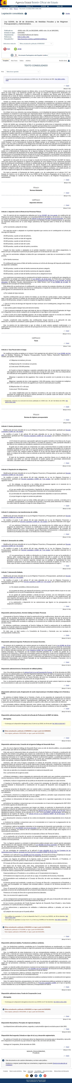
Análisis (28, 60)
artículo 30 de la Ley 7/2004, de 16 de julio (51, 810)
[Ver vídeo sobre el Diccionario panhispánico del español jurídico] (12, 55)
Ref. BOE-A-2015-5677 (58, 723)
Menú (58, 6)
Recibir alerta (63, 60)
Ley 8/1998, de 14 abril (60, 282)
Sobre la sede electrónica (15, 1071)
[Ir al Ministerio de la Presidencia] (3, 2)
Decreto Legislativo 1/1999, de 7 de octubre (38, 436)
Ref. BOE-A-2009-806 (61, 919)
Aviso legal (30, 1071)
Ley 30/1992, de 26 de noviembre (46, 845)
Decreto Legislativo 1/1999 (47, 983)
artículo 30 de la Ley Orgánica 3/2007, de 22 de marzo (47, 814)
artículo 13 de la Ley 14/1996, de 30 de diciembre (47, 218)
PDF (8, 49)
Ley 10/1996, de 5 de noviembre (31, 855)
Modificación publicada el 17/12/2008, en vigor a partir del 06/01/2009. (24, 929)
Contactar (5, 1071)
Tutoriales (30, 1072)
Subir (67, 86)
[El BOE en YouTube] (45, 1076)
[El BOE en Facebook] (36, 1076)
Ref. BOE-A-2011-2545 (60, 1002)
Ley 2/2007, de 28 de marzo (52, 812)
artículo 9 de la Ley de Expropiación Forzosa (38, 672)
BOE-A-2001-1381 (23, 37)
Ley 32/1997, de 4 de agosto (48, 215)
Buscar (16, 8)
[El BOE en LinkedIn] (40, 1076)
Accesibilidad (38, 1071)
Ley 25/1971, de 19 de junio (42, 279)
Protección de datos (47, 1071)
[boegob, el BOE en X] (31, 1076)
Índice (21, 60)
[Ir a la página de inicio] (37, 2)
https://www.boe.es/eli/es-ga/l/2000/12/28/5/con (32, 39)
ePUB (19, 49)
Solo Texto (14, 60)
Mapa (24, 1071)
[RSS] (27, 1076)
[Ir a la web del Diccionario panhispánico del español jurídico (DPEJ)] (16, 55)
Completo (6, 60)
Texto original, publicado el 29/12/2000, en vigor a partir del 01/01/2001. (25, 733)
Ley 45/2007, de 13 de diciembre (26, 828)
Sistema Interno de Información (61, 1071)
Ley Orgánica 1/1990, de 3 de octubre (39, 650)
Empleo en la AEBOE (39, 1072)
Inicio (11, 8)
